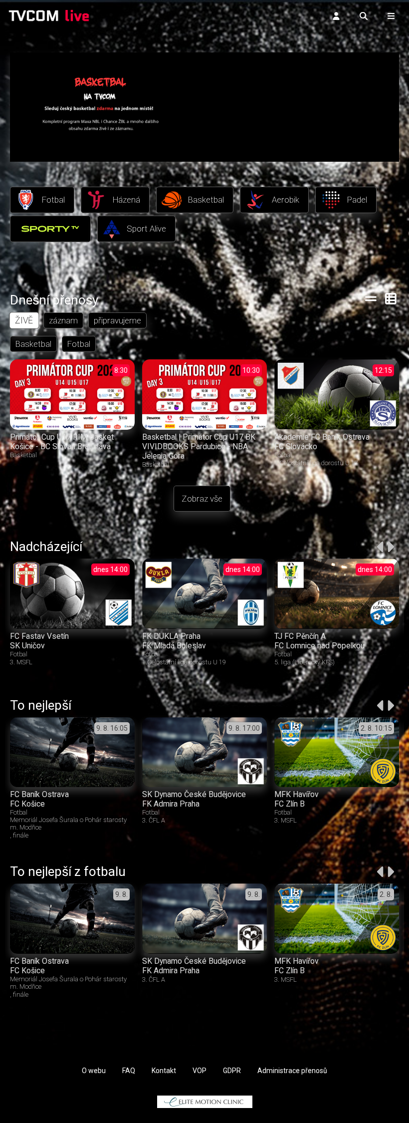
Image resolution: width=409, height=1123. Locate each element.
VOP (199, 1071)
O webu (94, 1071)
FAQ (128, 1071)
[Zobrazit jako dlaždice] (391, 298)
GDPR (232, 1071)
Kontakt (164, 1071)
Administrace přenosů (292, 1071)
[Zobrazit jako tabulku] (371, 298)
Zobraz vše (202, 499)
